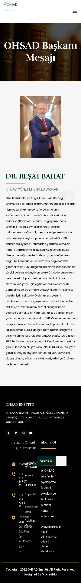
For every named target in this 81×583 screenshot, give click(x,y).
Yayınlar (29, 475)
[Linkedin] (15, 433)
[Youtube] (31, 433)
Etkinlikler (30, 484)
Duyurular (30, 494)
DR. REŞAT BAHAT (35, 176)
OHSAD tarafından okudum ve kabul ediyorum (48, 493)
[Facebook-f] (8, 433)
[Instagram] (23, 433)
